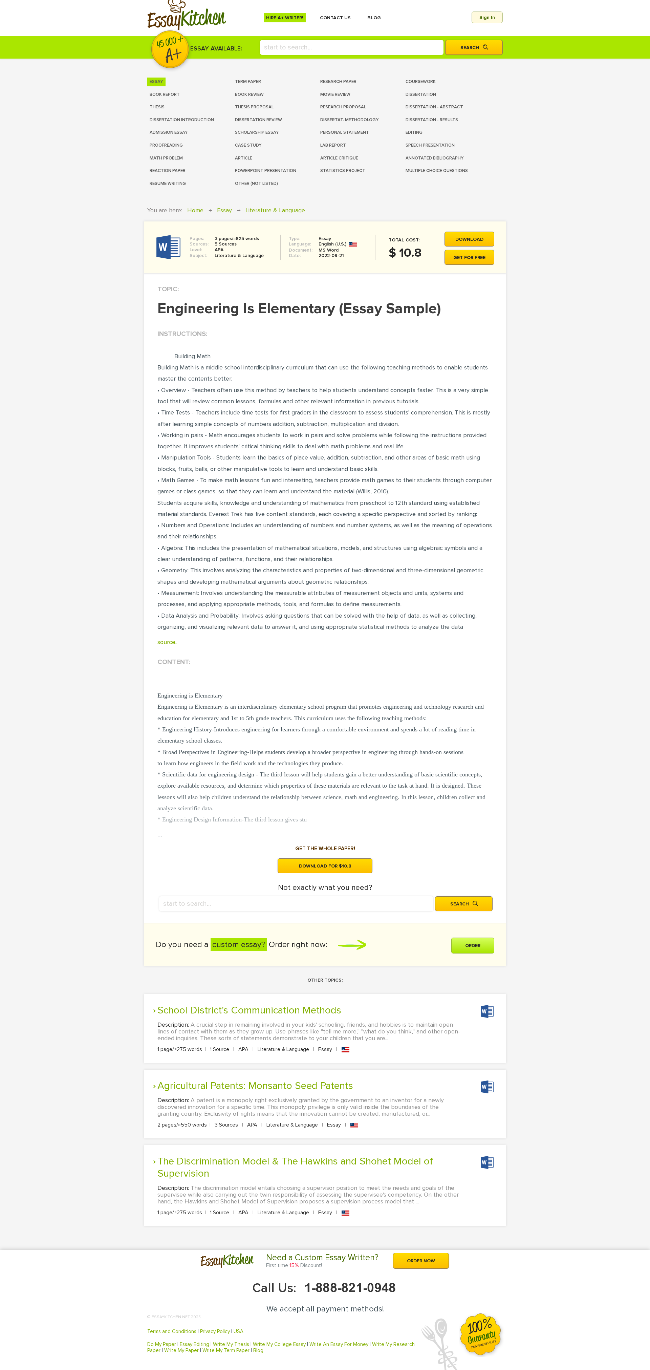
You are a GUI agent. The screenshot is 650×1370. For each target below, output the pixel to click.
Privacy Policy (215, 1331)
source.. (167, 642)
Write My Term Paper (226, 1350)
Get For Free (469, 257)
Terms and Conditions (171, 1331)
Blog (258, 1350)
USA (238, 1331)
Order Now (421, 1261)
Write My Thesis (231, 1344)
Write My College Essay (279, 1344)
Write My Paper (181, 1350)
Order (472, 945)
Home (195, 210)
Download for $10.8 (325, 866)
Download (469, 239)
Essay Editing (194, 1344)
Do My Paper (161, 1344)
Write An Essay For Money (338, 1344)
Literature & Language (275, 210)
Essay (224, 210)
